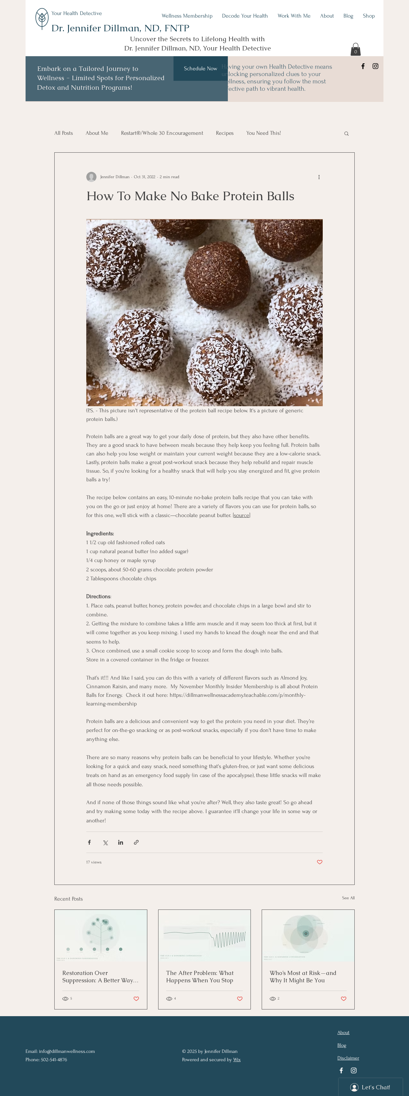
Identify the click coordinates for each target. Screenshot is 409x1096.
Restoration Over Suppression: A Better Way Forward (97, 976)
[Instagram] (375, 66)
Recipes (225, 133)
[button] (355, 49)
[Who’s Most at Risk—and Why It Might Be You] (308, 936)
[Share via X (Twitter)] (105, 842)
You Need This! (263, 133)
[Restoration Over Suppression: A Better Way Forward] (101, 936)
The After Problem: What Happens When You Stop (200, 976)
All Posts (63, 133)
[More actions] (319, 177)
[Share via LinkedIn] (121, 842)
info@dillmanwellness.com (67, 1051)
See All (348, 897)
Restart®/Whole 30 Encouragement (162, 133)
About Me (97, 133)
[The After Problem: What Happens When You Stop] (204, 936)
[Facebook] (363, 66)
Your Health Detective (76, 13)
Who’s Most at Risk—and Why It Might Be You (303, 976)
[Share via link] (136, 842)
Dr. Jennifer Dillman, (97, 28)
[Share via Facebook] (89, 842)
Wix (237, 1059)
